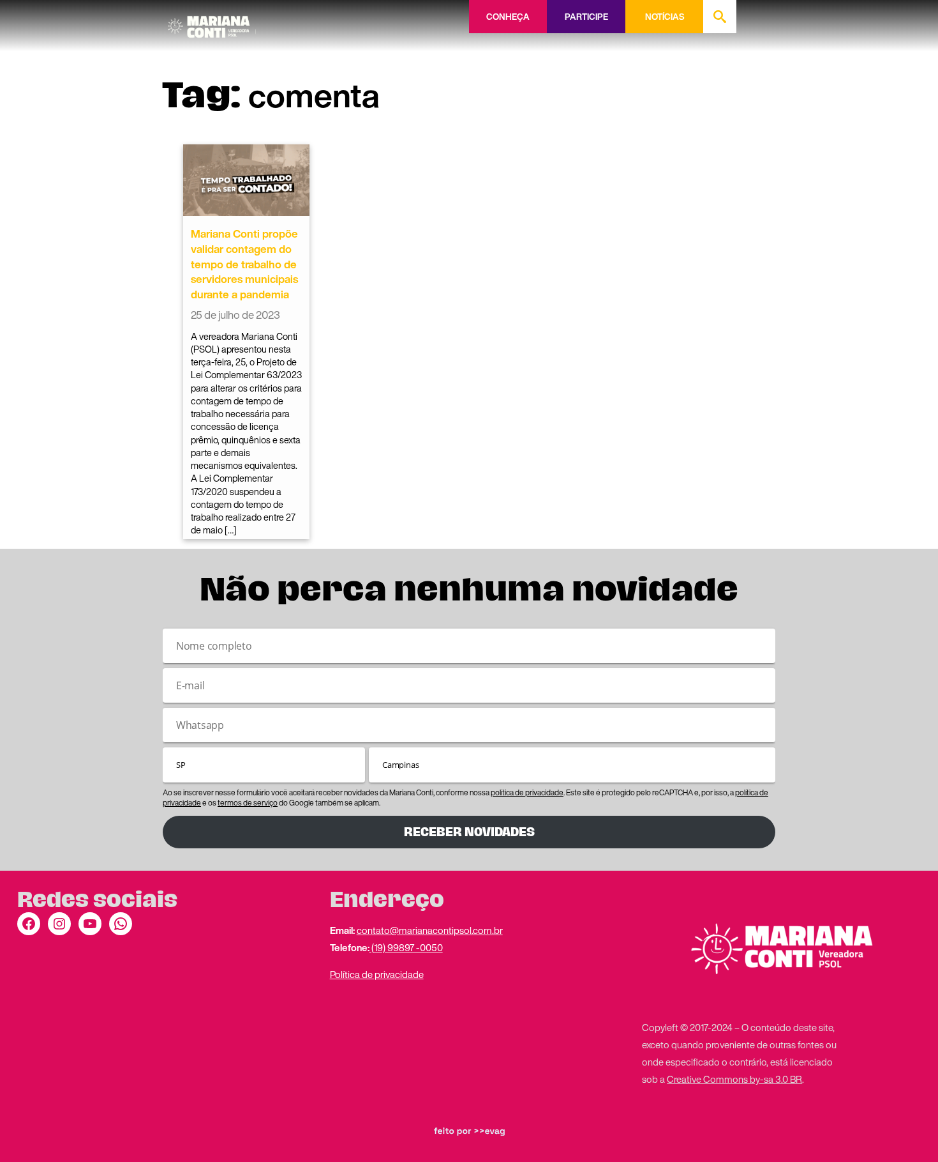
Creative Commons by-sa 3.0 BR (734, 1079)
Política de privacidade (377, 974)
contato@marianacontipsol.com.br (430, 930)
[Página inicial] (212, 22)
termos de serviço (248, 802)
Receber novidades (469, 832)
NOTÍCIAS (664, 16)
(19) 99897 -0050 (406, 947)
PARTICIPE (586, 16)
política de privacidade (527, 792)
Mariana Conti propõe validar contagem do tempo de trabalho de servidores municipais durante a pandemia (244, 264)
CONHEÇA (508, 16)
